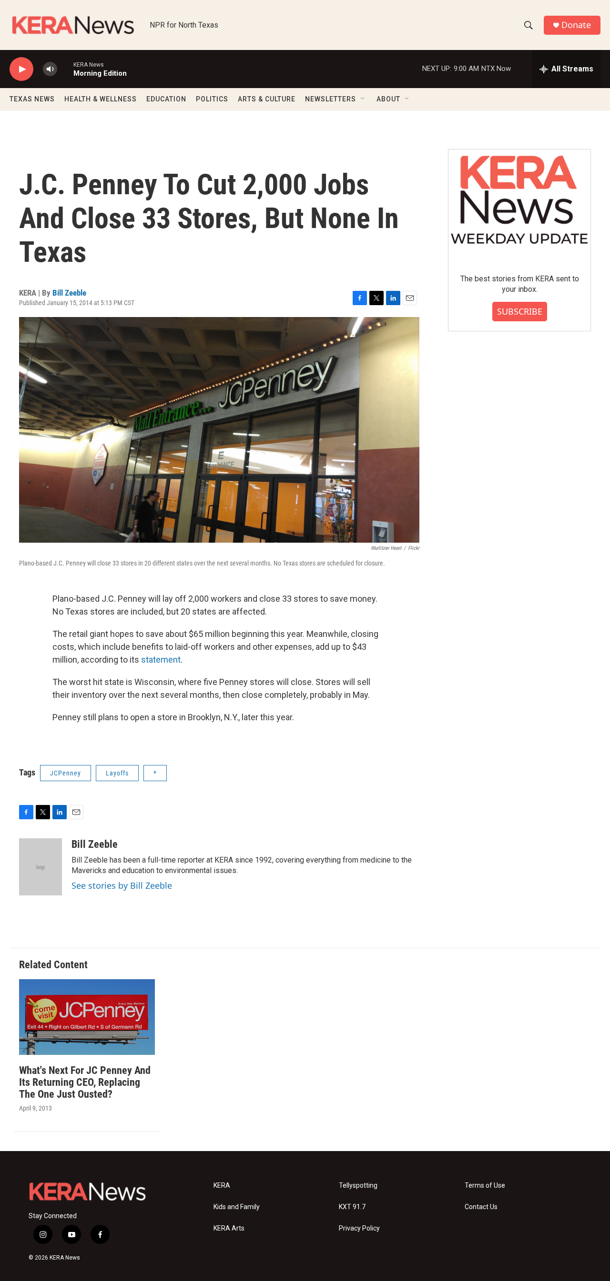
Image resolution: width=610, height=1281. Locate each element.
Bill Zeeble (69, 293)
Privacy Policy (359, 1228)
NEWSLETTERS (330, 99)
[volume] (50, 69)
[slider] (65, 69)
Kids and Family (237, 1207)
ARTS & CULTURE (266, 99)
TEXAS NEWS (32, 99)
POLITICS (212, 99)
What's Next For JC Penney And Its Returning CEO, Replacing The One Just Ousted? (85, 1082)
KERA (222, 1185)
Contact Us (481, 1207)
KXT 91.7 (352, 1207)
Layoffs (117, 773)
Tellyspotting (358, 1185)
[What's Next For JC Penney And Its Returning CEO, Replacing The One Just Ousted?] (87, 1017)
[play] (21, 69)
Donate (576, 25)
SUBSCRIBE (519, 311)
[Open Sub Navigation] (363, 99)
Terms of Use (485, 1185)
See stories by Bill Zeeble (121, 885)
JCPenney (65, 773)
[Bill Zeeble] (40, 866)
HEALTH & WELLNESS (100, 99)
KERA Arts (229, 1228)
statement (161, 660)
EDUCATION (166, 99)
